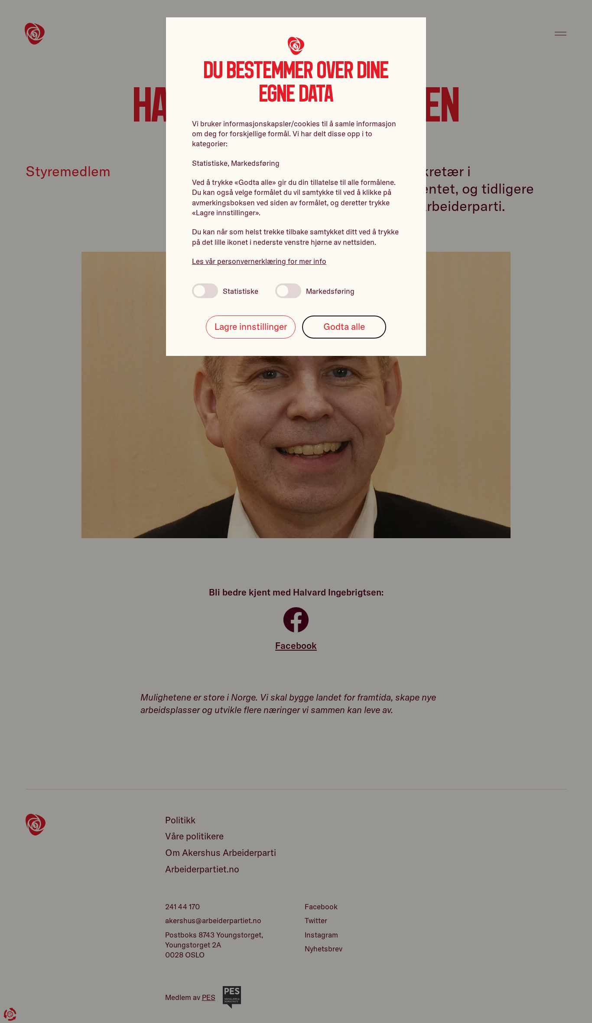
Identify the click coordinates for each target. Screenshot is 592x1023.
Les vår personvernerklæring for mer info (259, 261)
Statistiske (240, 291)
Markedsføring (330, 291)
